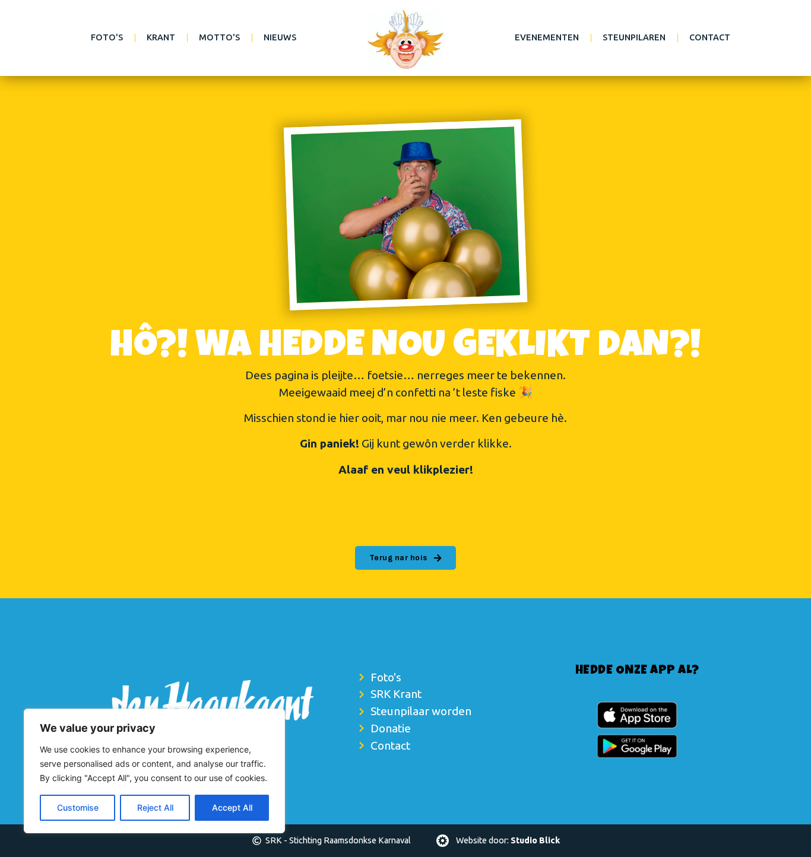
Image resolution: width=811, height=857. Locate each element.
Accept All (232, 807)
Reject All (155, 807)
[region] (154, 771)
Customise (78, 807)
